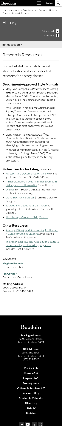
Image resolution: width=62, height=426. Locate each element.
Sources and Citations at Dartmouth (27, 205)
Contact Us (31, 368)
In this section (11, 44)
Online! (10, 189)
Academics (15, 10)
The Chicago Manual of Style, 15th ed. (27, 217)
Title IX (31, 408)
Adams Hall (48, 31)
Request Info (31, 378)
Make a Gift (31, 373)
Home (5, 10)
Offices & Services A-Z (31, 388)
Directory (49, 35)
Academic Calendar (31, 398)
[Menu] (38, 3)
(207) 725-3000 (31, 359)
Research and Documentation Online (27, 173)
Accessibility (31, 393)
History (52, 10)
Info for (48, 3)
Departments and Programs (35, 10)
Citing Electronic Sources (20, 197)
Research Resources (21, 13)
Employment (31, 383)
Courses (6, 13)
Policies (31, 413)
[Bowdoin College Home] (8, 3)
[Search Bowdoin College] (58, 3)
